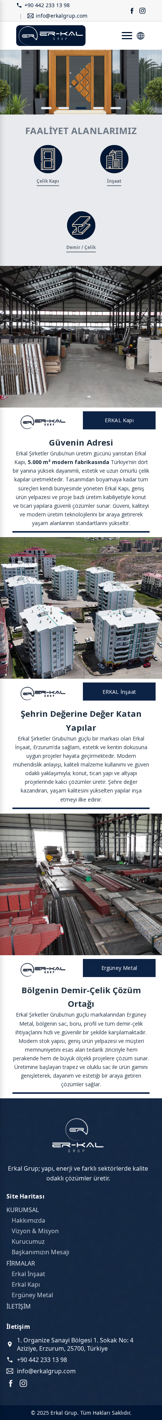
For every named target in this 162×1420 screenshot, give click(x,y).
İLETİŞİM (18, 1306)
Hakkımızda (28, 1220)
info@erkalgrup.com (61, 15)
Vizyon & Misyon (35, 1231)
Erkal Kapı (26, 1284)
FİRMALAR (20, 1263)
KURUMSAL (22, 1210)
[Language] (140, 36)
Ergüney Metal (32, 1295)
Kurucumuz (28, 1241)
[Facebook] (10, 1383)
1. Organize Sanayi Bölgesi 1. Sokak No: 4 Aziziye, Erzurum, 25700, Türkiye (75, 1344)
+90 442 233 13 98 (47, 5)
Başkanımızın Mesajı (40, 1252)
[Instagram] (23, 1383)
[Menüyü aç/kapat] (127, 36)
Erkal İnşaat (28, 1274)
